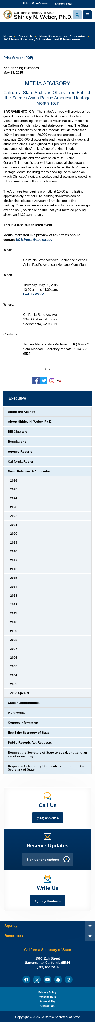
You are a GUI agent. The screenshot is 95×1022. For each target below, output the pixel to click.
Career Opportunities (24, 702)
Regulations (17, 441)
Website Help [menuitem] (47, 997)
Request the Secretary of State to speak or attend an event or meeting (47, 754)
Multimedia (16, 712)
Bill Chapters (17, 431)
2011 (13, 613)
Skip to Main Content (35, 3)
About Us (26, 36)
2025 (13, 489)
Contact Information (23, 722)
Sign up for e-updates (43, 859)
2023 (13, 507)
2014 (13, 586)
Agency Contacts (47, 901)
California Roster (20, 461)
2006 (13, 657)
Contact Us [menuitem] (47, 1005)
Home (7, 36)
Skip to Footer (63, 3)
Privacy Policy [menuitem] (47, 992)
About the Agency (21, 411)
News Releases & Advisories (29, 471)
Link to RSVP (33, 294)
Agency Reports (20, 451)
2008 (13, 640)
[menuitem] (26, 979)
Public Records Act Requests (30, 742)
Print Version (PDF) (18, 58)
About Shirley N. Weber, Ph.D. (30, 421)
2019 (13, 542)
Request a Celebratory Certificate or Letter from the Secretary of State (46, 767)
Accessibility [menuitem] (47, 1001)
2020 (13, 533)
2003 (13, 684)
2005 (13, 666)
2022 (13, 516)
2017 (13, 560)
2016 (13, 569)
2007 (13, 648)
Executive (17, 398)
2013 (13, 595)
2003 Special (19, 693)
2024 (13, 498)
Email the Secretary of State (28, 732)
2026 (13, 480)
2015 (13, 578)
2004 (13, 675)
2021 (13, 524)
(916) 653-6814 (48, 818)
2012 (13, 604)
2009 (13, 631)
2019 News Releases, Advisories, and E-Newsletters (42, 39)
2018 (13, 551)
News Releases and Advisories (62, 36)
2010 (13, 622)
